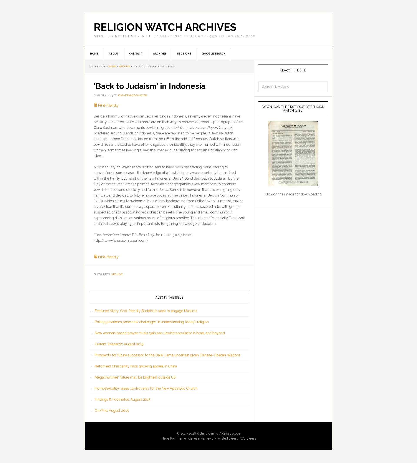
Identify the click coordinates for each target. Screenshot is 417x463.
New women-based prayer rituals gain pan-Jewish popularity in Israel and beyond (160, 333)
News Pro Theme (174, 438)
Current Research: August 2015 (119, 344)
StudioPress (230, 438)
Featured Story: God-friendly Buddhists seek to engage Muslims (146, 311)
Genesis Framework (202, 438)
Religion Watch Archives (165, 27)
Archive (116, 274)
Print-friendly (108, 105)
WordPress (248, 438)
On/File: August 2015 (112, 410)
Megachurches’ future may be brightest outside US (135, 377)
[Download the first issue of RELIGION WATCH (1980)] (293, 153)
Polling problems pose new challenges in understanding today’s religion (152, 322)
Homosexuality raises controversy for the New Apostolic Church (146, 388)
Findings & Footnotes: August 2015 (123, 399)
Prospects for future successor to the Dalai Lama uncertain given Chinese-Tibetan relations (167, 355)
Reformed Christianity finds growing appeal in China (136, 366)
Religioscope (231, 433)
